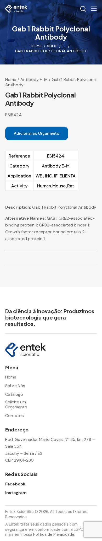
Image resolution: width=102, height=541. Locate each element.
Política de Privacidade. (54, 534)
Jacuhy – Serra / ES (23, 453)
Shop (52, 46)
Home (36, 46)
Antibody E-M (34, 79)
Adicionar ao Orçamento (36, 133)
